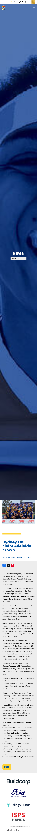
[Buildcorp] (18, 782)
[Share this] (4, 565)
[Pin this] (12, 565)
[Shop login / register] (12, 2)
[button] (33, 2)
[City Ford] (18, 790)
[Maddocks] (18, 828)
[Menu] (34, 8)
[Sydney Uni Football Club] (3, 8)
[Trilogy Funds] (18, 802)
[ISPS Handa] (18, 814)
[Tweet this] (8, 565)
